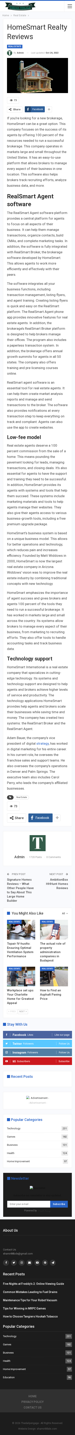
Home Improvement (18, 1161)
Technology (13, 1128)
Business (12, 1144)
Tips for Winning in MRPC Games (24, 1308)
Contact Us (33, 1407)
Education (9, 1377)
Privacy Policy (32, 1402)
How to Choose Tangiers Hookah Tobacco (30, 1316)
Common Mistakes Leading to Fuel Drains (30, 1292)
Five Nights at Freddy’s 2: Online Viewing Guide (33, 1283)
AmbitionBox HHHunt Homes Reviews (57, 884)
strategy (42, 743)
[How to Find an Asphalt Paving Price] (54, 976)
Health (10, 1153)
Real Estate (14, 46)
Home (32, 1396)
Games (11, 1136)
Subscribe (59, 1204)
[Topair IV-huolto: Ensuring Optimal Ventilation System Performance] (21, 929)
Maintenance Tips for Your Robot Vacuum (30, 1300)
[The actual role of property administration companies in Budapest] (54, 929)
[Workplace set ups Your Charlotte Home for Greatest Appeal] (21, 976)
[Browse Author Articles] (37, 843)
